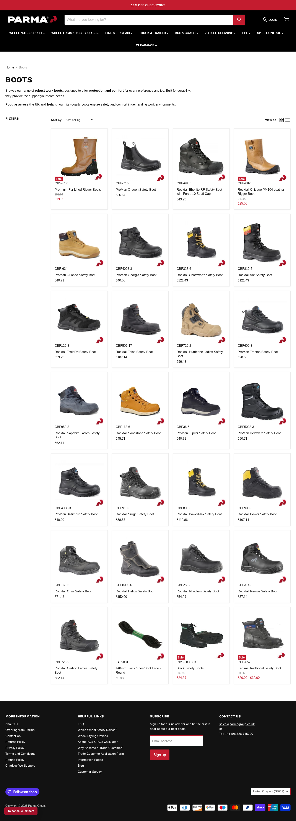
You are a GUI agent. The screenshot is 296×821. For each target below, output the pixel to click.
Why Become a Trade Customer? (101, 747)
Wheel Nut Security (26, 33)
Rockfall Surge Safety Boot (135, 514)
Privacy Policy (14, 747)
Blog (81, 765)
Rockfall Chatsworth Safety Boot (200, 275)
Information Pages (90, 759)
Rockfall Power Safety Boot (257, 514)
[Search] (239, 20)
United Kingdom (268, 791)
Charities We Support (20, 765)
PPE (245, 33)
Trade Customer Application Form (101, 753)
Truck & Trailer (153, 33)
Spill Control (269, 33)
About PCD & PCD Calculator (98, 741)
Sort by (56, 120)
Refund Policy (14, 759)
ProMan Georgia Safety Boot (136, 275)
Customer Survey (90, 771)
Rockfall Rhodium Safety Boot (198, 591)
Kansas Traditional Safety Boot (259, 668)
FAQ (81, 724)
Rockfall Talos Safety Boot (134, 352)
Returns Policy (15, 741)
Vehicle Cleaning (219, 33)
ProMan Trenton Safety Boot (258, 352)
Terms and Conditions (20, 753)
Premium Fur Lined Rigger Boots (78, 189)
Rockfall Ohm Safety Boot (73, 591)
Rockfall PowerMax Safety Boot (199, 514)
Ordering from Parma (20, 730)
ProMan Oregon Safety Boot (136, 189)
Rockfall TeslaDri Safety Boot (75, 352)
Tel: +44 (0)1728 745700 (236, 733)
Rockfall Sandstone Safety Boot (138, 433)
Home (9, 67)
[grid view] (282, 120)
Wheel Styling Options (93, 736)
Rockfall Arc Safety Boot (255, 275)
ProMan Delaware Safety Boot (259, 433)
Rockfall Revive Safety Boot (257, 591)
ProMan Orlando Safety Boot (75, 275)
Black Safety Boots (190, 668)
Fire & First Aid (118, 33)
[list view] (288, 120)
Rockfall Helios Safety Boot (135, 591)
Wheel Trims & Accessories (74, 33)
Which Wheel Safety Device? (97, 730)
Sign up (159, 755)
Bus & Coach (185, 33)
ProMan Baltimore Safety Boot (76, 514)
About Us (11, 724)
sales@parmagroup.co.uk (237, 724)
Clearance (145, 45)
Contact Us (13, 736)
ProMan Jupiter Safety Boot (196, 433)
